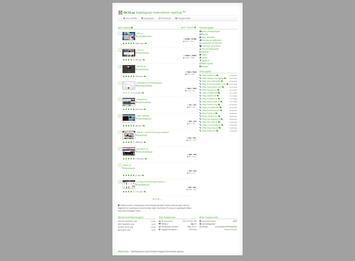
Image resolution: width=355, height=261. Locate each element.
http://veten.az (129, 168)
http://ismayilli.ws (144, 102)
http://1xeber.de (209, 92)
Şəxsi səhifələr (208, 37)
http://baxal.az (209, 130)
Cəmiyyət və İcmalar (211, 46)
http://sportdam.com (211, 87)
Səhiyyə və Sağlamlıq (211, 40)
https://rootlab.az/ (144, 118)
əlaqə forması (230, 229)
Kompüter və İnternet (212, 43)
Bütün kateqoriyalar (211, 31)
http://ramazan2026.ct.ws (214, 84)
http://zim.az (142, 135)
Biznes (205, 34)
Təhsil (204, 54)
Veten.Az (127, 165)
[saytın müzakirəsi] (146, 43)
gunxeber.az (142, 148)
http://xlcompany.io (211, 119)
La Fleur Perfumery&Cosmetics (151, 181)
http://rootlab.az (209, 98)
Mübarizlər (123, 251)
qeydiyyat (149, 18)
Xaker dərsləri (143, 115)
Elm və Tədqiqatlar (210, 49)
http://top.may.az (210, 127)
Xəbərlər (205, 51)
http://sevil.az (208, 113)
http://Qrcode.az (209, 122)
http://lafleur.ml (143, 184)
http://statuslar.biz (211, 110)
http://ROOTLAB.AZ (211, 101)
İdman (205, 57)
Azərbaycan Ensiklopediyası (149, 82)
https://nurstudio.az (211, 125)
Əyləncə (205, 60)
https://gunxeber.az (145, 152)
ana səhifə (131, 18)
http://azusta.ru (209, 90)
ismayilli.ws (142, 99)
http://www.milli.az (145, 36)
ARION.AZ (141, 66)
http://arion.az (143, 69)
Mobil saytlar (207, 63)
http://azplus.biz (209, 104)
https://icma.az (143, 53)
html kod (166, 18)
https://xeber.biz (210, 116)
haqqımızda (184, 18)
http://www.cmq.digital (213, 78)
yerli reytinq (124, 27)
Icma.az (140, 50)
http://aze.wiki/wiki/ (145, 85)
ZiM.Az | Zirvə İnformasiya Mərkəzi (153, 132)
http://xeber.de (209, 95)
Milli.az (140, 33)
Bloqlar (205, 66)
